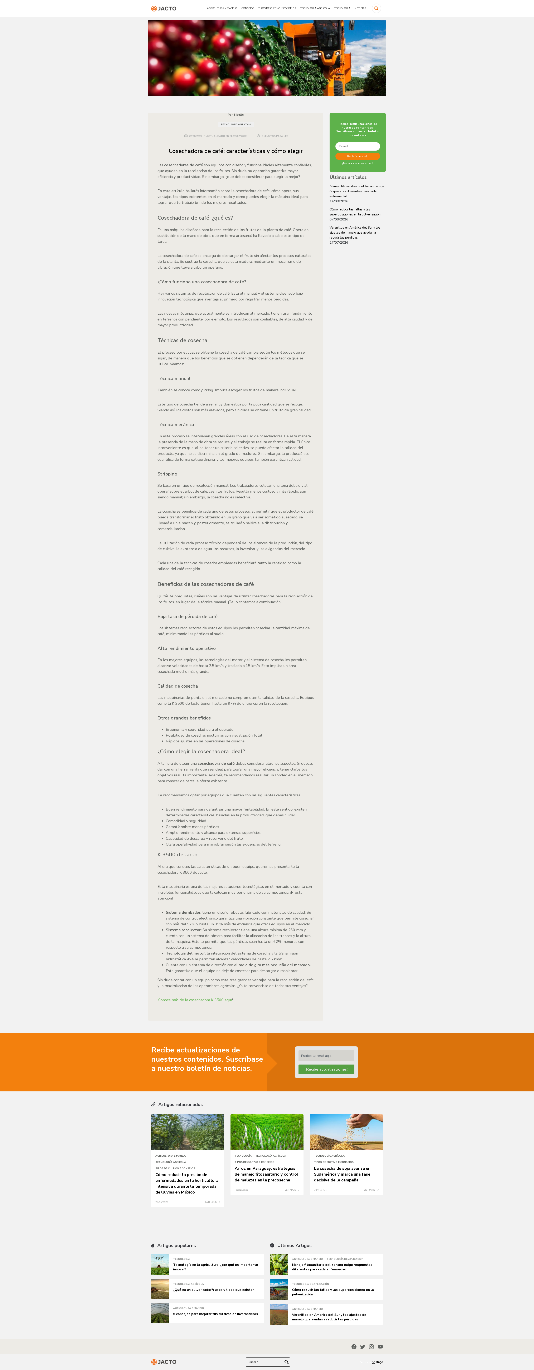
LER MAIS (211, 1202)
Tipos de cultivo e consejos (175, 1168)
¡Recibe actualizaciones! (326, 1069)
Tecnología (342, 8)
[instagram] (371, 1346)
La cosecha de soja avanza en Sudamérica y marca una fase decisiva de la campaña (342, 1174)
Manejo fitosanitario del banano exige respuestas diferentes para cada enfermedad (357, 191)
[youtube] (380, 1347)
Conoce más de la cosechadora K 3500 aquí (195, 999)
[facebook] (353, 1346)
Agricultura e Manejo (170, 1155)
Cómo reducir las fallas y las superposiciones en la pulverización (355, 212)
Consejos (247, 8)
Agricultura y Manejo (222, 8)
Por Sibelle (236, 115)
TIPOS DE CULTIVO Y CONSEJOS (277, 8)
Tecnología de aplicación (345, 1259)
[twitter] (362, 1347)
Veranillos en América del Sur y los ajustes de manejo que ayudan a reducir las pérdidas (355, 232)
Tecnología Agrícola (315, 8)
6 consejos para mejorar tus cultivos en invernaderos (215, 1314)
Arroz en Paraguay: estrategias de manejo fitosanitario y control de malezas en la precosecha (266, 1174)
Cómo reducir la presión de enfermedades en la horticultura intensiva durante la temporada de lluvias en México (186, 1183)
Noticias (360, 8)
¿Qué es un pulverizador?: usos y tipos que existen (213, 1289)
